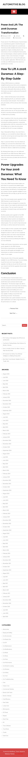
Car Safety (5, 672)
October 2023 (6, 487)
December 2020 (7, 600)
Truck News (6, 729)
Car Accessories (7, 636)
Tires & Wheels (7, 725)
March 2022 (6, 550)
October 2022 (6, 527)
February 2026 (6, 394)
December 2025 (7, 400)
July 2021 (5, 576)
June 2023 (5, 500)
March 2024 (6, 470)
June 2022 (5, 540)
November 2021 (7, 563)
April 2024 (5, 467)
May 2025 (5, 424)
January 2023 (6, 517)
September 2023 (7, 490)
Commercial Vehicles (8, 689)
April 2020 (5, 616)
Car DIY (5, 642)
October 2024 (6, 447)
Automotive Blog (14, 4)
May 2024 (5, 463)
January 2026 (6, 397)
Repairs (5, 715)
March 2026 (6, 390)
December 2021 (7, 560)
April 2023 (5, 507)
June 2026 (5, 380)
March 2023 (6, 510)
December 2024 (7, 440)
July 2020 (5, 610)
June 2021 (5, 580)
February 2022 (6, 553)
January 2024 (6, 477)
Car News (5, 656)
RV (3, 722)
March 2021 (6, 590)
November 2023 (7, 483)
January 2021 (6, 596)
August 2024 (6, 453)
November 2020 (7, 603)
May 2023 (5, 503)
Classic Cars (6, 686)
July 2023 (5, 497)
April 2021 (5, 586)
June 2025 (5, 420)
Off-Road (5, 712)
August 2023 (6, 493)
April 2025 (5, 427)
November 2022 (7, 523)
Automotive (18, 38)
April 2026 (5, 387)
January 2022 (6, 556)
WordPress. (12, 751)
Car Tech (5, 676)
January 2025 (6, 437)
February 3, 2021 (6, 36)
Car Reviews (6, 669)
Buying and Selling (7, 632)
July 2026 (5, 377)
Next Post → (13, 313)
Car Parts (5, 659)
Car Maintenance (7, 646)
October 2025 (6, 407)
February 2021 (6, 593)
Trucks (4, 732)
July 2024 (5, 457)
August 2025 (6, 414)
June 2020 (5, 613)
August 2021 (6, 573)
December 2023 (7, 480)
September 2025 (7, 410)
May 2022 (5, 543)
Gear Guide (6, 702)
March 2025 (6, 430)
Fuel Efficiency (6, 699)
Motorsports (6, 709)
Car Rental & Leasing (8, 666)
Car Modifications (7, 649)
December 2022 (7, 520)
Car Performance (7, 662)
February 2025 (6, 433)
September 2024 (7, 450)
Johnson (17, 36)
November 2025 (7, 404)
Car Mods (5, 652)
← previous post (13, 308)
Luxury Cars (6, 705)
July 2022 (5, 537)
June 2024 (5, 460)
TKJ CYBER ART (19, 754)
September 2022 (7, 530)
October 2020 (6, 606)
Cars (4, 682)
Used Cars (5, 735)
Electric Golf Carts (7, 692)
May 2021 (5, 583)
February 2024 (6, 473)
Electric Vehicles (7, 695)
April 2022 (5, 546)
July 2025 (5, 417)
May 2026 (5, 384)
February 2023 (6, 513)
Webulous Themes (9, 754)
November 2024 (7, 443)
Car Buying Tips (7, 639)
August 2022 (6, 533)
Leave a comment (5, 38)
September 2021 (7, 570)
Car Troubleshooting (8, 679)
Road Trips (5, 719)
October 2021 (6, 566)
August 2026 (6, 374)
